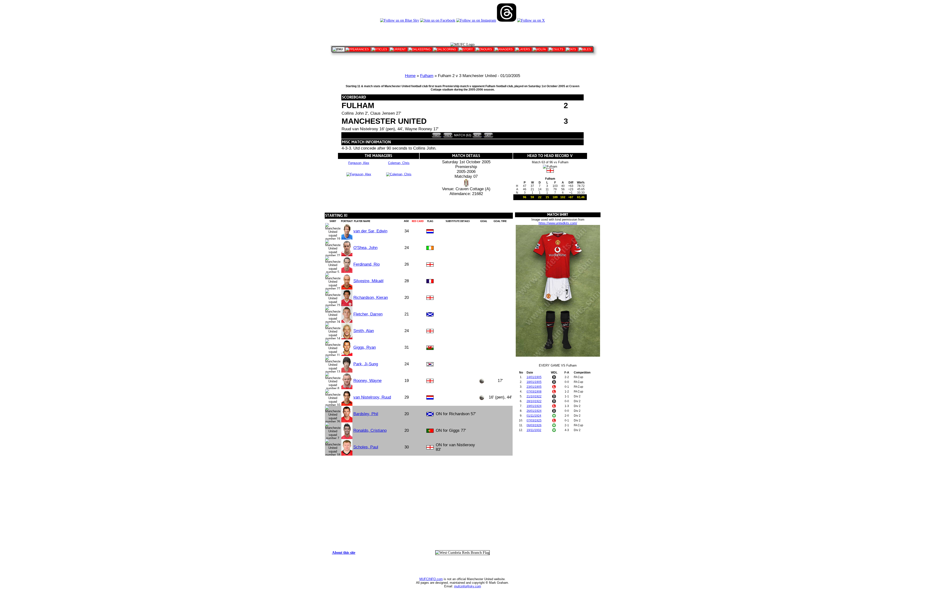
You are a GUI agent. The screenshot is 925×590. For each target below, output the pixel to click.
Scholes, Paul (365, 447)
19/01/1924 (534, 406)
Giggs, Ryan (364, 347)
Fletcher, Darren (368, 314)
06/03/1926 (534, 425)
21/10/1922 (534, 396)
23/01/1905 (534, 386)
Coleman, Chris (399, 163)
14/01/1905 (534, 377)
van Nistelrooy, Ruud (372, 397)
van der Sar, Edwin (370, 231)
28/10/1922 (534, 401)
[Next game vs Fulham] (477, 135)
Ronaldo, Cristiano (370, 430)
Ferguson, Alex (358, 163)
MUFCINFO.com (431, 579)
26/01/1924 (534, 411)
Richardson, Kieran (370, 297)
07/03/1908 (534, 391)
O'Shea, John (365, 247)
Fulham (426, 75)
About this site (343, 553)
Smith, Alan (363, 330)
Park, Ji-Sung (365, 364)
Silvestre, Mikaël (368, 281)
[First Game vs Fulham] (436, 135)
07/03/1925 (534, 420)
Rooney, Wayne (367, 380)
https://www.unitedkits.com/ (558, 223)
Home (410, 75)
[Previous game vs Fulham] (447, 135)
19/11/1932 (534, 430)
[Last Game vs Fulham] (488, 135)
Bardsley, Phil (365, 414)
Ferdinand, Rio (366, 264)
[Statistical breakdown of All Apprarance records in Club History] (358, 49)
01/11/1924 (534, 415)
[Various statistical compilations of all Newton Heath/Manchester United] (571, 49)
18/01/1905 (534, 382)
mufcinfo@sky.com (467, 586)
